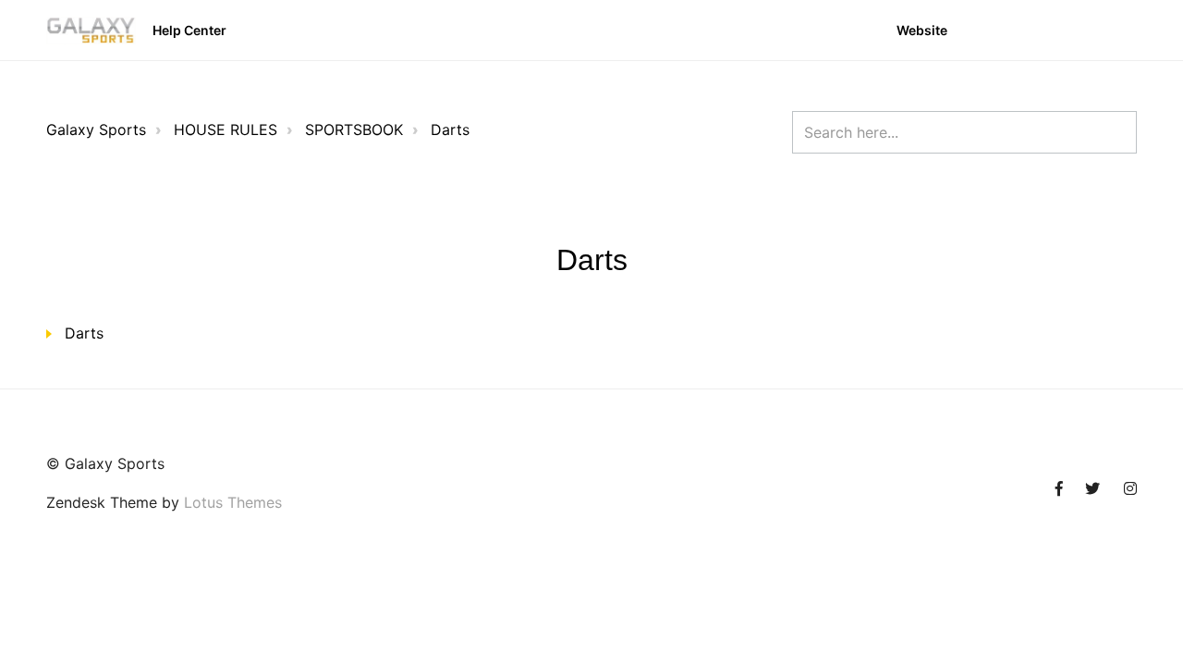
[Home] (91, 30)
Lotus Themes (233, 502)
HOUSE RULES (225, 129)
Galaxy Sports (96, 129)
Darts (450, 129)
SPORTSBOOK (354, 129)
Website (921, 30)
